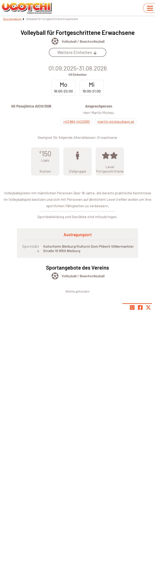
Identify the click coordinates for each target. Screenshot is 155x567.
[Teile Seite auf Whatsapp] (132, 307)
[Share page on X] (148, 307)
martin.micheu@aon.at (115, 121)
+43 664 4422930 (76, 121)
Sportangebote (12, 19)
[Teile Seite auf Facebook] (140, 307)
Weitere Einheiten (74, 52)
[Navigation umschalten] (150, 8)
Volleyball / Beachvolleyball (83, 41)
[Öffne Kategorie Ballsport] (55, 41)
